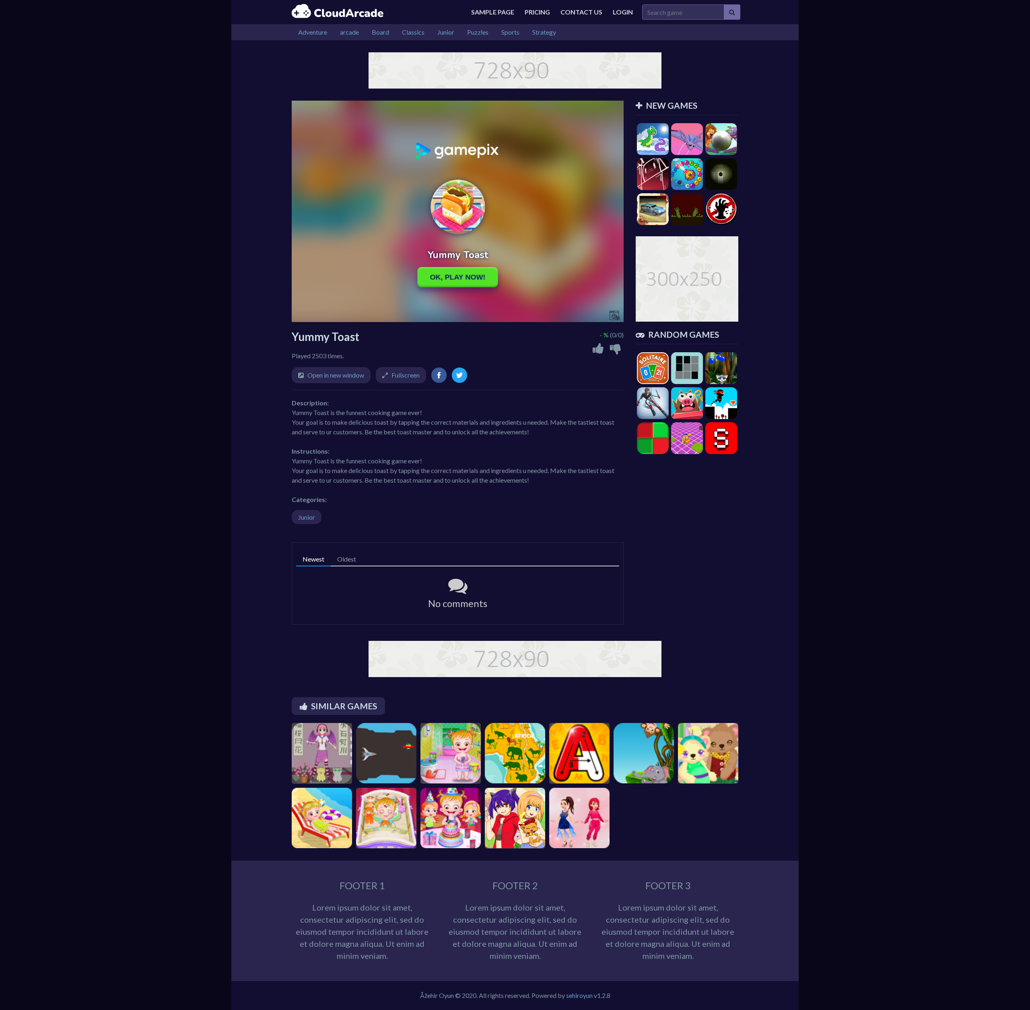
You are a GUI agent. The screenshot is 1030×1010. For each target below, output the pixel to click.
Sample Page (492, 12)
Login (623, 12)
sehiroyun (579, 995)
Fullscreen (405, 375)
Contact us (581, 12)
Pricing (537, 12)
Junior (306, 517)
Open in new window (335, 375)
